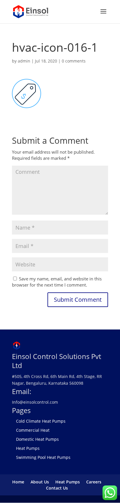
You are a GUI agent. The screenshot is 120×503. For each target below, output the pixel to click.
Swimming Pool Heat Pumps (43, 457)
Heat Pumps (28, 448)
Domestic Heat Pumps (37, 439)
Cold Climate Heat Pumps (41, 421)
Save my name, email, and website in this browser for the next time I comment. (57, 282)
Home (18, 482)
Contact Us (57, 488)
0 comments (74, 61)
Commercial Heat (33, 430)
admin (24, 61)
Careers (93, 482)
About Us (40, 482)
